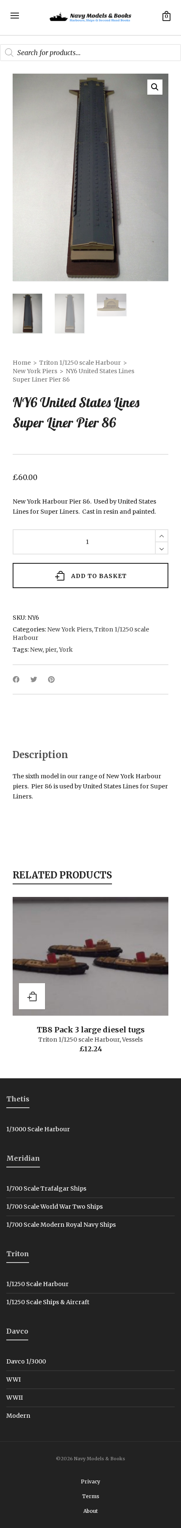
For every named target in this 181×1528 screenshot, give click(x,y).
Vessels (132, 1039)
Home (22, 362)
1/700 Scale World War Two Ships (54, 1206)
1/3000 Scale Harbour (38, 1129)
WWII (14, 1397)
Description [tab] (40, 755)
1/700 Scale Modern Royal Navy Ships (61, 1224)
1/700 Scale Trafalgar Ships (46, 1188)
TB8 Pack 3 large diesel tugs (91, 1030)
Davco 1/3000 (26, 1361)
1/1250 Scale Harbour (37, 1284)
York (66, 649)
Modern (18, 1415)
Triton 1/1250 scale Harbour (80, 362)
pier (50, 649)
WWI (13, 1379)
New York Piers (35, 371)
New (36, 649)
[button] (154, 87)
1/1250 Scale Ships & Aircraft (47, 1302)
